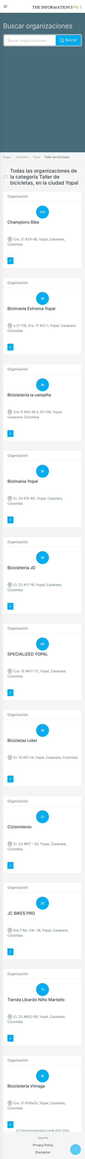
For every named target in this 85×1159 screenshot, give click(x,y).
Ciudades (22, 157)
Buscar (70, 40)
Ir (10, 260)
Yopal (36, 157)
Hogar (7, 157)
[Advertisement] (42, 93)
